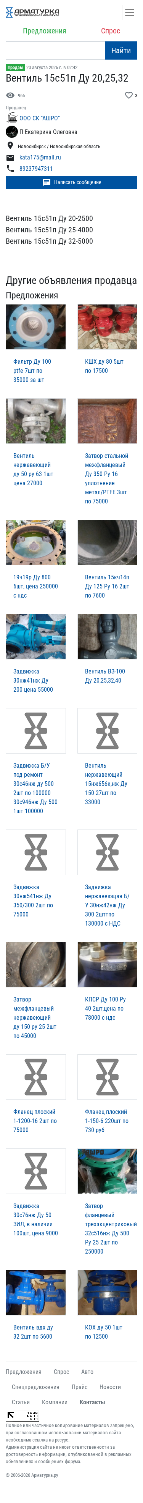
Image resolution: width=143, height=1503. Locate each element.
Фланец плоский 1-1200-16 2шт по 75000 (35, 1121)
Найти (121, 50)
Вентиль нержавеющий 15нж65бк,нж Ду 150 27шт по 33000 (106, 784)
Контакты (92, 1402)
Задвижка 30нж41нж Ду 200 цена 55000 (33, 680)
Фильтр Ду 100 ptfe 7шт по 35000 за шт (32, 370)
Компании (54, 1402)
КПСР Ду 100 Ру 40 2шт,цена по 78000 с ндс (105, 1008)
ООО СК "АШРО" (39, 118)
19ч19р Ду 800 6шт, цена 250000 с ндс (35, 586)
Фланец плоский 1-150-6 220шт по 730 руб (107, 1121)
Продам (15, 67)
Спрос (110, 30)
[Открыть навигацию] (129, 12)
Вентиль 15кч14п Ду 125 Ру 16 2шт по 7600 (107, 586)
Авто (87, 1371)
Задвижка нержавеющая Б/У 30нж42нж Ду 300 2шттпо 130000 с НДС (107, 905)
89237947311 (36, 168)
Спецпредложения (35, 1387)
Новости (110, 1387)
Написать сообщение (71, 182)
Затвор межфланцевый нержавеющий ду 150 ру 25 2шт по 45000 (34, 1017)
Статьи (21, 1402)
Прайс (79, 1387)
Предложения (44, 30)
